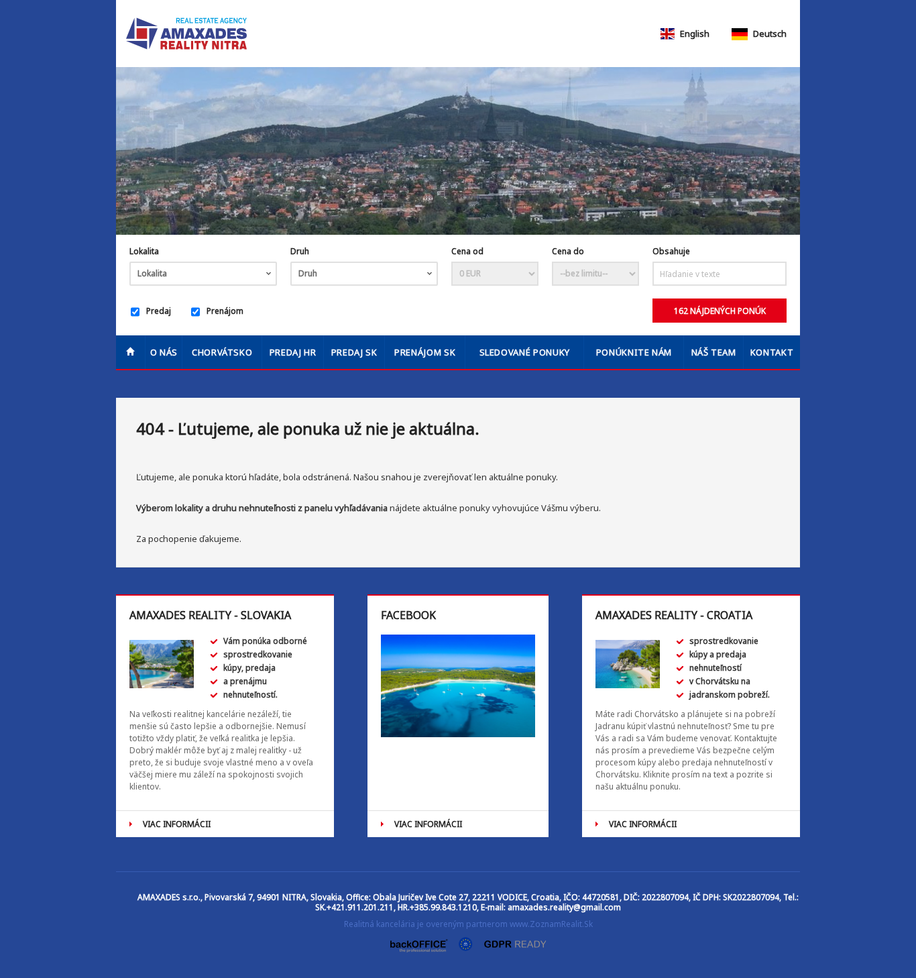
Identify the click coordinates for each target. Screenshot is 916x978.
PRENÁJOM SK (424, 352)
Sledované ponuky (524, 352)
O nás (164, 352)
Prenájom (225, 311)
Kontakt (772, 352)
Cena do (568, 251)
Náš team (713, 352)
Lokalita (144, 251)
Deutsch (769, 34)
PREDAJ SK (354, 352)
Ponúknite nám (634, 352)
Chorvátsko (222, 352)
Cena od (467, 251)
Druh (299, 251)
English (693, 34)
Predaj (158, 311)
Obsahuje (671, 251)
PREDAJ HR (293, 352)
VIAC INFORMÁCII (177, 824)
